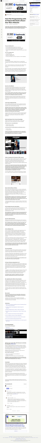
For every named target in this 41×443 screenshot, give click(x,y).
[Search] (3, 0)
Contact (37, 437)
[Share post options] (1, 39)
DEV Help (19, 437)
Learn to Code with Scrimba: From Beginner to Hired (34, 17)
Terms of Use (24, 439)
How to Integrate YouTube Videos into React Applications (14, 313)
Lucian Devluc (8, 405)
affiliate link (13, 343)
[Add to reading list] (2, 35)
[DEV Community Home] (1, 1)
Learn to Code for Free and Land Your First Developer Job (34, 24)
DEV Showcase (32, 437)
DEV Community (10, 436)
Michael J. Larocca (9, 14)
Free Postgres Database (18, 438)
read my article (18, 347)
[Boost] (2, 37)
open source (16, 440)
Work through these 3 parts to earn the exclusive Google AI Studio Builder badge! (15, 425)
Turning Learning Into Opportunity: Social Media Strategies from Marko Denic (35, 20)
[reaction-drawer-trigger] (1, 30)
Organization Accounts (27, 437)
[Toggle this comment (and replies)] (5, 392)
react (7, 24)
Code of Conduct (17, 439)
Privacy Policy (20, 439)
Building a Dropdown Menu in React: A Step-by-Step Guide (15, 309)
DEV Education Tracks (15, 437)
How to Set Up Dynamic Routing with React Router (13, 318)
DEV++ (9, 437)
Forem (13, 440)
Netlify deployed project (9, 328)
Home (3, 437)
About (34, 437)
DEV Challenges (6, 437)
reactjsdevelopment (15, 24)
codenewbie (10, 24)
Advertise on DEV (22, 437)
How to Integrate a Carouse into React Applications (13, 315)
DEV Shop (23, 438)
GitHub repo (8, 327)
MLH (24, 438)
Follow (35, 5)
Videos (11, 437)
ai (5, 24)
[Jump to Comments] (2, 32)
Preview (11, 388)
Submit (8, 388)
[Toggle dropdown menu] (26, 390)
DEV (22, 440)
